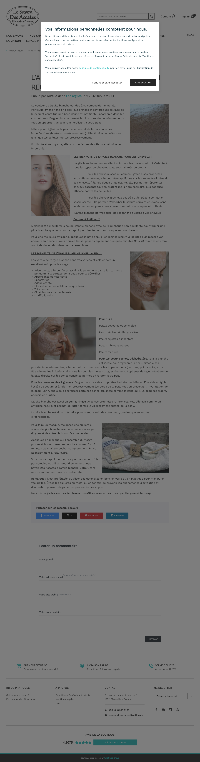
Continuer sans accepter (107, 82)
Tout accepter (143, 82)
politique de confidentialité (94, 68)
